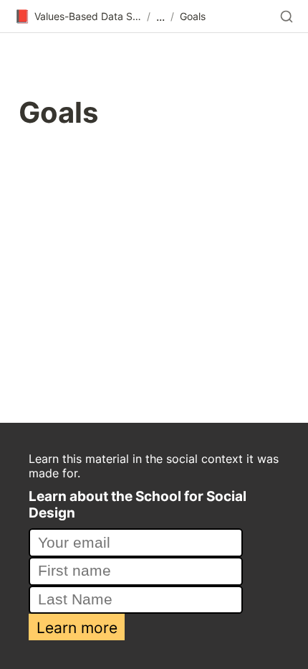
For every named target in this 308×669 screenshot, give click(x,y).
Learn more (77, 627)
